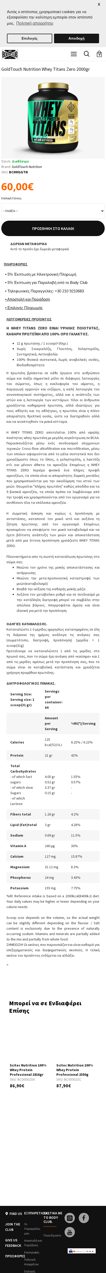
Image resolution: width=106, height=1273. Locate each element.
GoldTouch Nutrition (27, 166)
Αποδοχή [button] (76, 38)
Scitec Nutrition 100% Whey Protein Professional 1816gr (28, 1070)
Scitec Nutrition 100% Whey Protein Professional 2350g (74, 1070)
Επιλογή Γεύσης (11, 198)
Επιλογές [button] (30, 38)
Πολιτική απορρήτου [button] (34, 23)
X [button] (99, 4)
